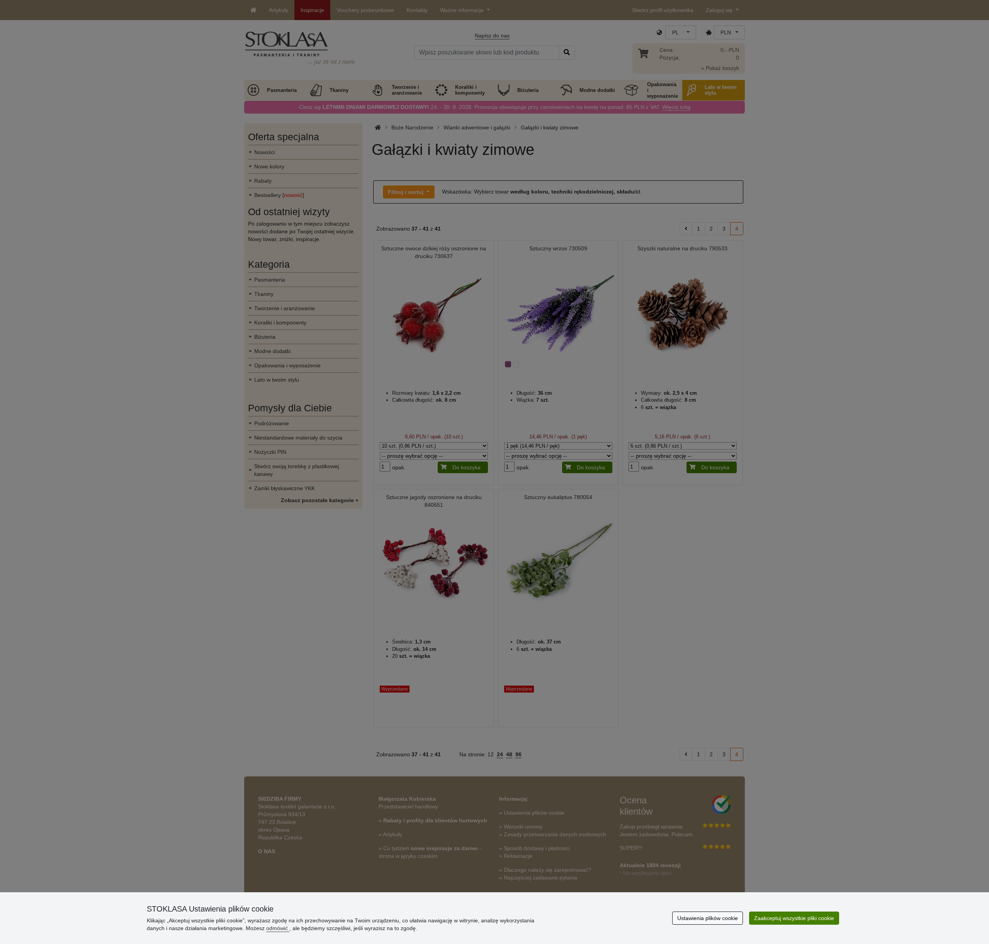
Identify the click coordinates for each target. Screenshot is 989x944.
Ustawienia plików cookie (707, 918)
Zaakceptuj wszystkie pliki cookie (794, 918)
